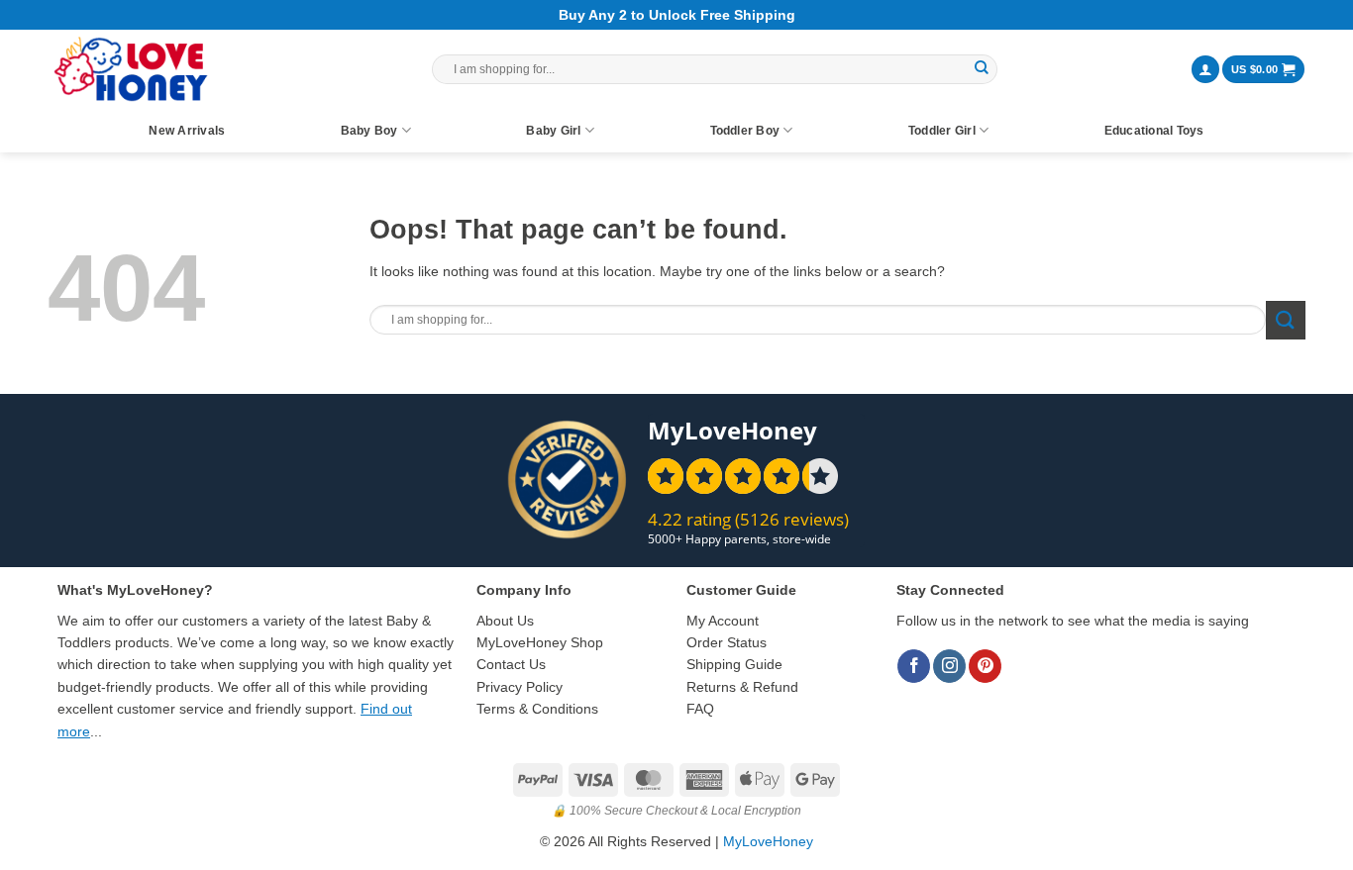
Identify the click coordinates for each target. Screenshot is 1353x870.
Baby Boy (369, 131)
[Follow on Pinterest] (985, 666)
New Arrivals (187, 131)
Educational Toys (1154, 131)
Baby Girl (553, 131)
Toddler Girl (942, 131)
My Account (722, 620)
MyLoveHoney (768, 841)
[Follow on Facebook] (913, 666)
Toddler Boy (745, 131)
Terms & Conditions (537, 709)
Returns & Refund (742, 687)
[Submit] (981, 69)
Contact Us (511, 664)
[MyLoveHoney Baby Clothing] (130, 69)
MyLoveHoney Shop (539, 642)
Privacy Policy (519, 687)
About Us (505, 620)
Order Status (726, 642)
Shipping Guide (734, 664)
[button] (1205, 69)
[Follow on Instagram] (949, 666)
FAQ (700, 709)
